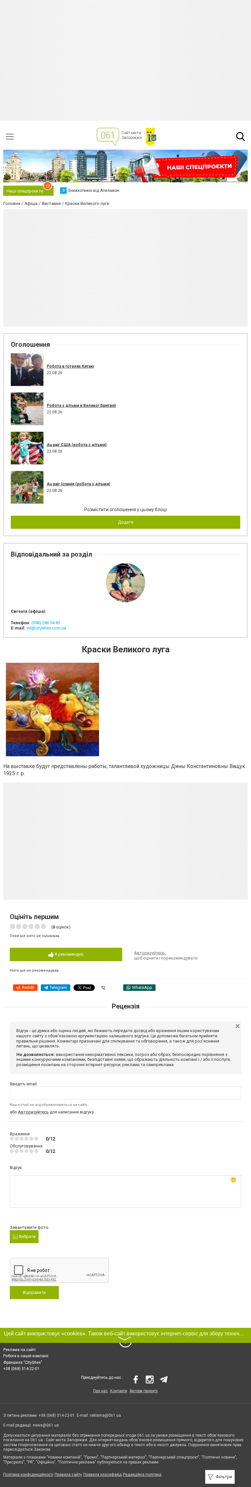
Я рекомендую (69, 954)
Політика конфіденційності (28, 1474)
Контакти (118, 1391)
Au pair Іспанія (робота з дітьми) (78, 484)
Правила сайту (68, 1474)
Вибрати (27, 1236)
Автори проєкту (143, 1391)
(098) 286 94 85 (45, 622)
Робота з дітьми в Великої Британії (81, 405)
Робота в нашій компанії (25, 1356)
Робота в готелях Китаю (70, 366)
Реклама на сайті (19, 1349)
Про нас (100, 1391)
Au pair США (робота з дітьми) (77, 445)
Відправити (34, 1292)
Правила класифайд (102, 1474)
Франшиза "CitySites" (22, 1362)
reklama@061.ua (105, 1415)
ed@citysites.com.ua (46, 628)
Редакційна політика (142, 1474)
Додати (125, 522)
